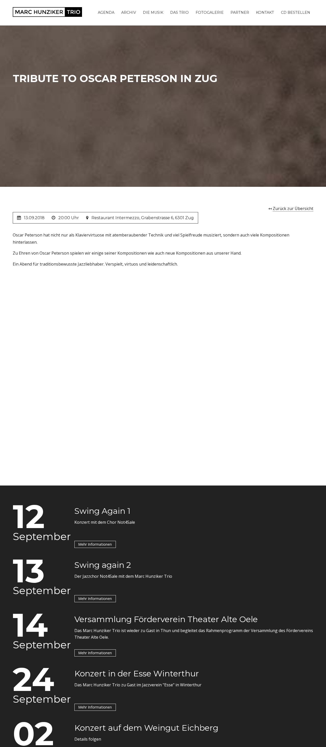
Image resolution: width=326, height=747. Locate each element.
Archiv (128, 12)
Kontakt (265, 12)
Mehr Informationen (95, 544)
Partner (239, 12)
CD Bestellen (295, 12)
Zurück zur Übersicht (293, 208)
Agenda (106, 12)
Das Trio (179, 12)
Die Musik (153, 12)
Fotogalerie (210, 12)
